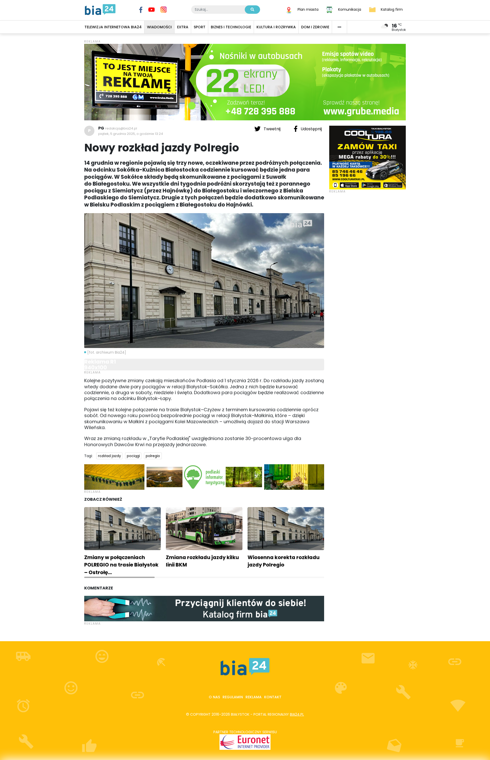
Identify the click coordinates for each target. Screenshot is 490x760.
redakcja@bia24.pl (121, 128)
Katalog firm (392, 9)
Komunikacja (349, 9)
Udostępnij (311, 129)
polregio (153, 455)
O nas (214, 697)
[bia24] (100, 9)
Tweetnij (272, 129)
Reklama (254, 697)
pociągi (133, 455)
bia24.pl (297, 714)
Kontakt (272, 697)
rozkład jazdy (109, 455)
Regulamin (233, 697)
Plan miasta (308, 9)
